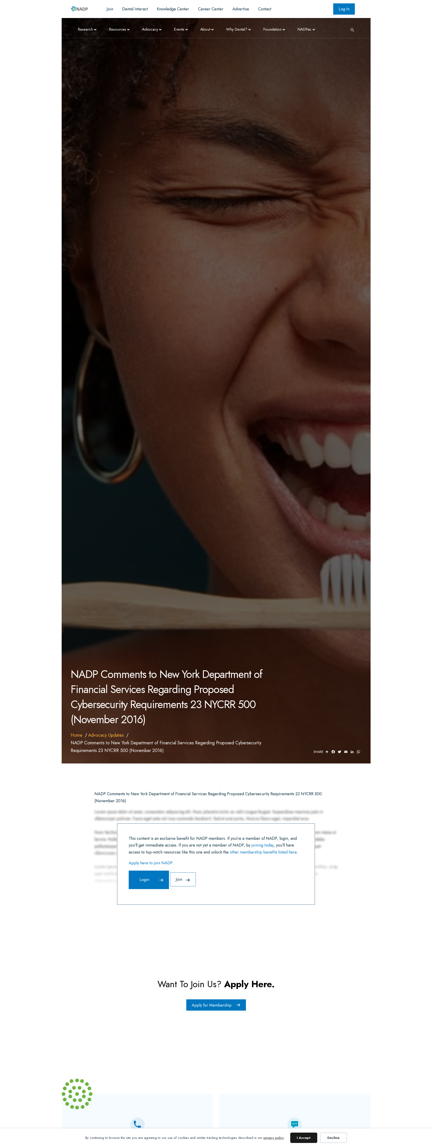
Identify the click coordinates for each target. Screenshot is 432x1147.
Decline (333, 1137)
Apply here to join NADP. (151, 863)
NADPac (304, 29)
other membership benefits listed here (263, 852)
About (205, 29)
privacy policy (273, 1137)
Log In (344, 9)
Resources (117, 29)
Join (110, 9)
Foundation (272, 29)
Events (179, 29)
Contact (264, 9)
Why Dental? (236, 29)
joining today (263, 845)
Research (85, 29)
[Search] (350, 29)
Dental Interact (135, 9)
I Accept (303, 1137)
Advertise (240, 9)
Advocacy (150, 29)
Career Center (210, 9)
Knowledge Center (173, 9)
